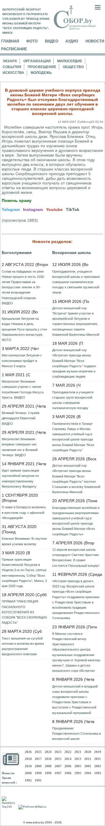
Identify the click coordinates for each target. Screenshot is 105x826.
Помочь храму (17, 200)
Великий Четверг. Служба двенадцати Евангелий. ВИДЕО (20, 418)
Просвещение (42, 67)
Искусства (13, 73)
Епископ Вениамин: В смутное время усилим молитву (24, 541)
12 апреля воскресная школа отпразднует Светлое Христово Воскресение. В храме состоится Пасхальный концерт (75, 557)
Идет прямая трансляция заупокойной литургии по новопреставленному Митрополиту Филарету (20, 478)
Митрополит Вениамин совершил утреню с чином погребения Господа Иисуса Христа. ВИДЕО (22, 389)
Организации (37, 61)
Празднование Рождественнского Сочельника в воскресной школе (76, 733)
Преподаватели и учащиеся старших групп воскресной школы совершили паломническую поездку (73, 400)
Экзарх (10, 61)
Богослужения (17, 252)
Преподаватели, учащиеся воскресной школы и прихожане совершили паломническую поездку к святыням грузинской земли (76, 282)
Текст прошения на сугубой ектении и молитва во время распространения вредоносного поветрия (23, 646)
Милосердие (69, 61)
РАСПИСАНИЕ (14, 49)
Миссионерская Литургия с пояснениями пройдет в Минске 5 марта (22, 360)
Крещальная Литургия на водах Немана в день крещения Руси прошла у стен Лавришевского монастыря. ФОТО (24, 329)
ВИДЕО (51, 41)
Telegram (11, 209)
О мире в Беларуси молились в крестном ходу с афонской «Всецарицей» (24, 512)
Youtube (54, 209)
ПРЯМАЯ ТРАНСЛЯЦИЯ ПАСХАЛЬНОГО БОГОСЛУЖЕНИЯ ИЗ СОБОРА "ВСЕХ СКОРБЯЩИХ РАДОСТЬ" (24, 612)
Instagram (33, 209)
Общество (73, 67)
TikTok (72, 209)
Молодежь (41, 73)
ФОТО (32, 41)
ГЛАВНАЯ (10, 41)
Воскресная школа (71, 252)
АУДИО (71, 41)
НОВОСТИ (94, 41)
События (12, 67)
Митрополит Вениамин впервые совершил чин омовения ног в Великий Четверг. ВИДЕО (20, 447)
